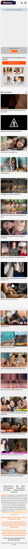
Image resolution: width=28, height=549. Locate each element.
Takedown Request (19, 490)
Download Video (14, 63)
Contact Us (14, 492)
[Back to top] (25, 546)
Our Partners (7, 490)
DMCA (23, 486)
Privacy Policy (20, 488)
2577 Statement (8, 488)
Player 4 (14, 51)
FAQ (17, 486)
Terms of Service (8, 486)
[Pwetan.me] (8, 3)
